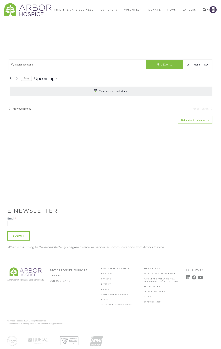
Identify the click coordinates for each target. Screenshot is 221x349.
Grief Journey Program (114, 294)
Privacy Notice (152, 286)
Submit (18, 235)
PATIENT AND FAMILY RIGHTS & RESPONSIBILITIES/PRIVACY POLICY (162, 280)
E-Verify (106, 284)
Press (104, 300)
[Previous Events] (10, 78)
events (105, 289)
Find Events (164, 64)
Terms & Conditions (154, 291)
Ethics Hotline (152, 268)
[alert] (111, 91)
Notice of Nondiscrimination (160, 274)
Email (11, 218)
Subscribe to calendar (193, 120)
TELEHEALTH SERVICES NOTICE (116, 305)
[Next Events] (17, 78)
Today (26, 78)
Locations (106, 274)
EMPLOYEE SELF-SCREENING (115, 268)
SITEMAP (148, 297)
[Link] (27, 9)
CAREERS (106, 279)
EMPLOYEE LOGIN (152, 302)
